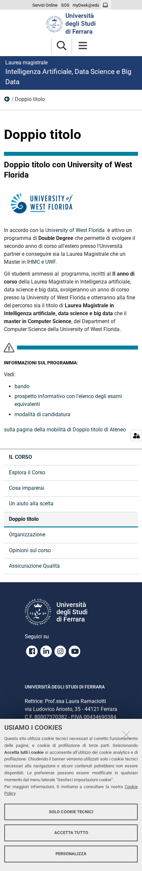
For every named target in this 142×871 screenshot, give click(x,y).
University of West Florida (75, 230)
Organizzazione (27, 534)
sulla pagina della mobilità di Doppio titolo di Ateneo (65, 429)
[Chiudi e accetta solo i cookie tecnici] (126, 734)
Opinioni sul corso (30, 550)
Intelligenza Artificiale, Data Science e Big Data (68, 72)
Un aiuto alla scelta (31, 503)
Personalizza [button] (71, 853)
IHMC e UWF (40, 262)
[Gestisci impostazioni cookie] (136, 435)
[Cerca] (62, 46)
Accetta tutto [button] (71, 832)
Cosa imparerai (26, 488)
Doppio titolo (24, 519)
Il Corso (7, 101)
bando (22, 386)
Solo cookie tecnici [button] (71, 811)
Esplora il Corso (27, 472)
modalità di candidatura (42, 414)
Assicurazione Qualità (34, 566)
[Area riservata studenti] (106, 5)
